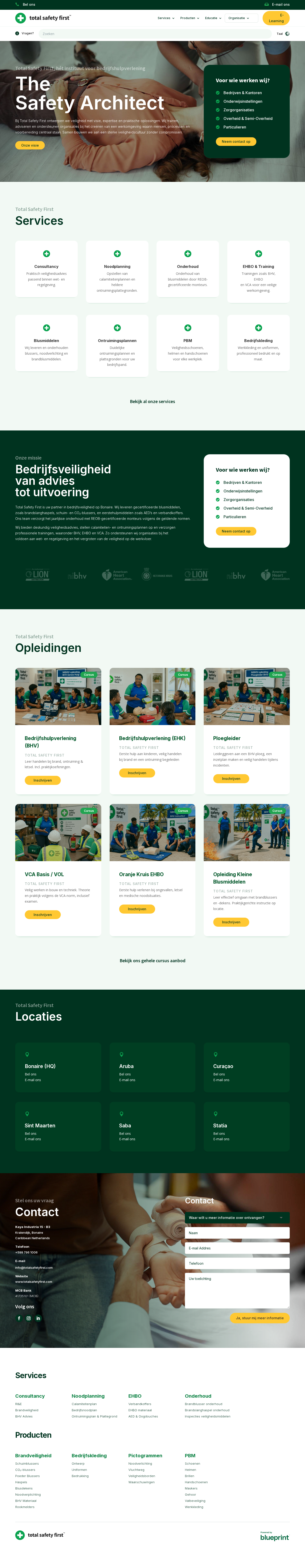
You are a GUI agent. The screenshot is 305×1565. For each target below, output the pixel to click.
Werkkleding (194, 1507)
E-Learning (276, 18)
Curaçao (223, 1066)
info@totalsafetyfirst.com (34, 1267)
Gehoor (190, 1494)
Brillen (189, 1476)
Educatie (211, 18)
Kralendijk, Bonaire (29, 1232)
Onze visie (30, 145)
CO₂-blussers (25, 1470)
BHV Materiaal (25, 1501)
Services (164, 18)
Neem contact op (236, 141)
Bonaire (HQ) (40, 1066)
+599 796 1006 (26, 1252)
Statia (220, 1126)
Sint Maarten (40, 1126)
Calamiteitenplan (84, 1404)
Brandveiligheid (26, 1410)
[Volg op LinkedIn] (38, 1318)
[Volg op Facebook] (19, 1318)
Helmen (190, 1470)
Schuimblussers (27, 1463)
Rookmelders (25, 1507)
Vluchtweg (136, 1470)
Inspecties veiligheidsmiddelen (207, 1416)
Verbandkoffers (139, 1404)
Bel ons (29, 4)
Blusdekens (24, 1488)
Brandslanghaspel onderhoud (207, 1410)
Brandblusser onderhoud (203, 1404)
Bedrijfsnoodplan (84, 1410)
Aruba (126, 1066)
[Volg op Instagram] (28, 1318)
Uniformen (79, 1470)
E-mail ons (281, 4)
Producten (187, 18)
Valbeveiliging (195, 1501)
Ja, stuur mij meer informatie (260, 1318)
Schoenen (192, 1463)
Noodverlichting (140, 1463)
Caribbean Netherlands (32, 1238)
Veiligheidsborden (141, 1476)
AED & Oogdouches (143, 1416)
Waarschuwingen (141, 1482)
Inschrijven (43, 780)
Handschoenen (196, 1482)
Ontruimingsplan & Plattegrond (94, 1416)
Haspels (21, 1482)
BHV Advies (24, 1416)
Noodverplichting (28, 1494)
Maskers (191, 1488)
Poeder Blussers (27, 1476)
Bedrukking (80, 1476)
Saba (125, 1126)
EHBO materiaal (140, 1410)
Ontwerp (78, 1463)
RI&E (18, 1404)
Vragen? (28, 33)
